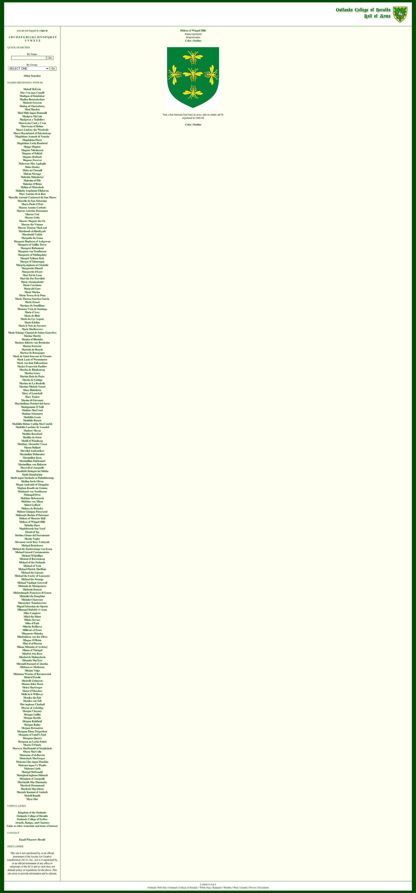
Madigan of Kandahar (32, 96)
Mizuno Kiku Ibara (32, 684)
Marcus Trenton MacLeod (32, 228)
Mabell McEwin (32, 89)
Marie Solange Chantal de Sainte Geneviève (32, 332)
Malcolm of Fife (32, 180)
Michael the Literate (32, 572)
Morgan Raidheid (32, 721)
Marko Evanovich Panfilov (32, 366)
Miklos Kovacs (32, 620)
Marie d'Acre (32, 312)
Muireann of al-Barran (32, 755)
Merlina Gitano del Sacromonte (32, 535)
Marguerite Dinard (32, 268)
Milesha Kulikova (32, 626)
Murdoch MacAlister (32, 789)
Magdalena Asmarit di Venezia (32, 136)
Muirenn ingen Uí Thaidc (32, 765)
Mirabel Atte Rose (32, 653)
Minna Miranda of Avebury (32, 647)
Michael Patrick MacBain (32, 569)
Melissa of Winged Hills (32, 522)
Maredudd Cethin (32, 234)
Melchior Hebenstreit (32, 498)
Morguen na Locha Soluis (32, 741)
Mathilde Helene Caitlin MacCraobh (32, 424)
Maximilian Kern (32, 458)
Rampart (217, 887)
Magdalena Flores (32, 140)
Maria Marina (32, 292)
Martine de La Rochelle (32, 383)
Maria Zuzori (32, 302)
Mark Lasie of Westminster (32, 359)
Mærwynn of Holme (32, 126)
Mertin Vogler (32, 539)
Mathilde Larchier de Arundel (32, 427)
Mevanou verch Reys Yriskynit (32, 542)
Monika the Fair (32, 697)
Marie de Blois (32, 316)
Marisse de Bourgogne (32, 353)
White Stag (205, 887)
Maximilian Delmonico (32, 454)
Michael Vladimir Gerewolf (32, 583)
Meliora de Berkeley (32, 508)
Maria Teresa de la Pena (32, 295)
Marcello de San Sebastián (32, 201)
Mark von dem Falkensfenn (32, 363)
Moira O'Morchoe (32, 691)
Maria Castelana (32, 285)
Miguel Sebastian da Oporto (32, 606)
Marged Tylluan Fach (32, 258)
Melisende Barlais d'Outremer (32, 515)
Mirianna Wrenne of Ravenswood (32, 674)
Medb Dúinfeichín (32, 474)
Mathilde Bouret (32, 420)
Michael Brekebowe (32, 545)
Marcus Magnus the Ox (32, 221)
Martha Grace (32, 373)
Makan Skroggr (32, 174)
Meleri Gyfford (32, 505)
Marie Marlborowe (32, 329)
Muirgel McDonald (32, 772)
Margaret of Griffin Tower (32, 244)
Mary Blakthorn (32, 390)
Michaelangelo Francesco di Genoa (32, 593)
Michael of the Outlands (32, 562)
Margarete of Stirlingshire (32, 255)
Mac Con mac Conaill (32, 93)
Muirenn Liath (32, 768)
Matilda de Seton (32, 437)
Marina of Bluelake (32, 339)
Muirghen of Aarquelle (32, 779)
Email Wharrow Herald (32, 839)
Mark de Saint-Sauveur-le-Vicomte (32, 356)
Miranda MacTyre (32, 660)
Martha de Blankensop (32, 370)
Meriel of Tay (32, 532)
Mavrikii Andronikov (32, 451)
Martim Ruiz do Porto (32, 376)
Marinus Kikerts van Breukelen (32, 342)
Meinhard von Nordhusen (32, 491)
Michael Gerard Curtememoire (32, 552)
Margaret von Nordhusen (32, 251)
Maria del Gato (32, 288)
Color (188, 40)
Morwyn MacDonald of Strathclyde (32, 748)
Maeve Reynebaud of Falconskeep (32, 133)
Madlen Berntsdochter (32, 99)
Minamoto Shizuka (32, 633)
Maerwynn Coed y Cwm (32, 123)
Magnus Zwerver (32, 160)
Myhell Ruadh (32, 795)
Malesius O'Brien (32, 184)
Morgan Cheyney (32, 711)
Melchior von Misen (32, 501)
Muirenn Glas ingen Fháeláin (32, 762)
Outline (197, 40)
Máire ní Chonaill (32, 170)
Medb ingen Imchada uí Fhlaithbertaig (32, 478)
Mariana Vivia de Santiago (32, 309)
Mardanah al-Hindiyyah (32, 231)
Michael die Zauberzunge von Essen (32, 549)
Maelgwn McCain (32, 116)
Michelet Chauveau (32, 599)
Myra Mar (32, 799)
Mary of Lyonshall (32, 393)
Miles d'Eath (32, 623)
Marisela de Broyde (32, 349)
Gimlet (243, 887)
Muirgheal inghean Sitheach (32, 775)
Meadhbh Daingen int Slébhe (32, 471)
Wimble (227, 887)
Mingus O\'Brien (32, 640)
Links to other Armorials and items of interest (32, 826)
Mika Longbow (32, 613)
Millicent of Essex (32, 630)
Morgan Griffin (32, 714)
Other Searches (32, 76)
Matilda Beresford (32, 434)
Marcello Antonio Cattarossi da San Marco (32, 197)
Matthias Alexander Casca (32, 444)
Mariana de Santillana (32, 305)
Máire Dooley (32, 167)
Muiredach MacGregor (32, 758)
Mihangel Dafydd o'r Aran (32, 609)
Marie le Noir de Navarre (32, 326)
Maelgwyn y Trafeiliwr (32, 119)
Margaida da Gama (32, 238)
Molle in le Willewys (32, 694)
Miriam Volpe (32, 670)
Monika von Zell (32, 701)
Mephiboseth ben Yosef (32, 528)
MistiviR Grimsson (32, 681)
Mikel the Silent (32, 616)
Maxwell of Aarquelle (32, 467)
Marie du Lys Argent (32, 319)
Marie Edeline (32, 322)
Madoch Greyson (32, 102)
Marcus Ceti (32, 214)
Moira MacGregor (32, 687)
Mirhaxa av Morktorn (32, 667)
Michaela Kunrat (32, 589)
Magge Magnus (32, 146)
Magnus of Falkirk (32, 153)
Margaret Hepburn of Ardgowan (32, 241)
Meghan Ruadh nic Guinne (32, 488)
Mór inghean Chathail (32, 704)
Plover (252, 887)
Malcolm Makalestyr (32, 177)
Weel (235, 887)
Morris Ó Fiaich (32, 745)
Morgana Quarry (32, 738)
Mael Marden (32, 109)
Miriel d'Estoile (32, 677)
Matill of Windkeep (32, 441)
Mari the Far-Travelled (32, 278)
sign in (44, 30)
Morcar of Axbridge (32, 708)
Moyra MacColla (32, 751)
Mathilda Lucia (32, 417)
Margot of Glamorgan (32, 261)
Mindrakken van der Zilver (32, 637)
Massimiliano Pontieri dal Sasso (32, 403)
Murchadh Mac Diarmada (32, 782)
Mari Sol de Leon (32, 275)
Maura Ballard (32, 447)
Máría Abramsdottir (32, 282)
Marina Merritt (32, 336)
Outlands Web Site (156, 887)
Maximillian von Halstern (32, 464)
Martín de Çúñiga (32, 380)
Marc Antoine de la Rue (32, 194)
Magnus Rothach (32, 157)
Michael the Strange (32, 579)
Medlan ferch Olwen (32, 481)
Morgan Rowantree (32, 728)
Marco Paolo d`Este (32, 204)
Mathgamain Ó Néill (32, 407)
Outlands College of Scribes (32, 819)
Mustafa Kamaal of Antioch (32, 792)
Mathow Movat (32, 430)
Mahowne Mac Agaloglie (32, 163)
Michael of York (32, 566)
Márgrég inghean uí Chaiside (32, 265)
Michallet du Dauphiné (32, 596)
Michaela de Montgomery (32, 586)
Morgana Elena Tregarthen (32, 731)
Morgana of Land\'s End (32, 735)
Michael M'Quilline (32, 555)
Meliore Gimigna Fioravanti (32, 511)
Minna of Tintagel (32, 650)
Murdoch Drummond (32, 785)
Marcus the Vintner (32, 224)
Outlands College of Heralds (32, 816)
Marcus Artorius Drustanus (32, 211)
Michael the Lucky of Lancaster (32, 576)
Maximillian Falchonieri (32, 461)
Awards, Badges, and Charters (32, 823)
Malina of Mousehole (32, 187)
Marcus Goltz (32, 217)
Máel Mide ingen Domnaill (32, 113)
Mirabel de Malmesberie (32, 657)
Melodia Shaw (32, 525)
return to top (208, 884)
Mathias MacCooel (32, 410)
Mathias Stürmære (32, 414)
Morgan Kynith (32, 718)
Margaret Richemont (32, 248)
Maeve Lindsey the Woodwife (32, 130)
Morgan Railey (32, 725)
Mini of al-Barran (32, 643)
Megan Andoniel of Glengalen (32, 484)
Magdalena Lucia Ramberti (32, 143)
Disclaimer (263, 887)
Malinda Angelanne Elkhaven (32, 190)
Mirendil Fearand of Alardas (32, 664)
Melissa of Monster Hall (32, 518)
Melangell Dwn (32, 495)
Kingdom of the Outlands (32, 812)
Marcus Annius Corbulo (32, 207)
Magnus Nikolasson (32, 150)
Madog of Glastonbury (32, 106)
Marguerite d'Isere (32, 272)
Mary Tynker (32, 397)
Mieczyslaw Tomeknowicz (32, 603)
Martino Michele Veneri (32, 386)
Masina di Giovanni (32, 400)
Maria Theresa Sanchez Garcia (32, 299)
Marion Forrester (32, 346)
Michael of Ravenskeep (32, 559)
